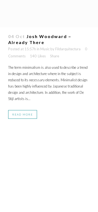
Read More (22, 114)
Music (45, 49)
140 (38, 56)
